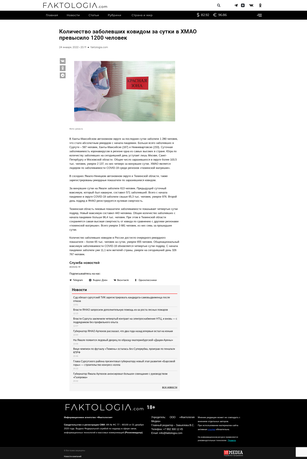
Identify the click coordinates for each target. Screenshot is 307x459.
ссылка (211, 429)
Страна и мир (142, 15)
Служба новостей (84, 263)
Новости (73, 15)
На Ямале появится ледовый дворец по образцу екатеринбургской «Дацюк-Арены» (123, 340)
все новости (169, 387)
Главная (52, 15)
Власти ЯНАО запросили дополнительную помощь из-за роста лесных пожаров (120, 309)
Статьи (94, 15)
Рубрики (114, 15)
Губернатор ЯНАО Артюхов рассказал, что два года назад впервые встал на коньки (123, 331)
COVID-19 (75, 267)
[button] (219, 5)
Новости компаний (72, 456)
